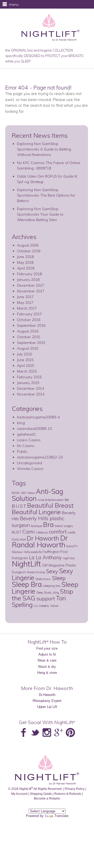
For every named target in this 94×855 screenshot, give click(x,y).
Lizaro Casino (28, 440)
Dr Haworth (43, 538)
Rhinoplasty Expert (47, 701)
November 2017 (30, 291)
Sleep (59, 578)
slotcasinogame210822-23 (40, 457)
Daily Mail (19, 539)
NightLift (26, 563)
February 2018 (29, 274)
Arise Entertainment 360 (53, 500)
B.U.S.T (19, 506)
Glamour (17, 552)
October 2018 (28, 251)
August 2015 (27, 348)
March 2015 (27, 371)
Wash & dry (47, 667)
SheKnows (43, 579)
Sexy (52, 571)
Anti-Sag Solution (37, 495)
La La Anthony (45, 557)
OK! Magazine (53, 565)
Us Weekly (41, 606)
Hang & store (47, 673)
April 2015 (25, 365)
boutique (36, 526)
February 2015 (29, 377)
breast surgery (64, 526)
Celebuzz (42, 532)
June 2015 (25, 359)
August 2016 (27, 331)
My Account (19, 793)
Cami (28, 532)
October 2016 (28, 319)
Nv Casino (25, 445)
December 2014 (30, 388)
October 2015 (28, 337)
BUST (16, 532)
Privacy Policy (75, 788)
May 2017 (25, 302)
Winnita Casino (30, 468)
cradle (71, 532)
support (45, 598)
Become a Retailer (47, 798)
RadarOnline (36, 572)
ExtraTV (72, 546)
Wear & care (47, 660)
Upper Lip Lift (47, 707)
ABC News (28, 493)
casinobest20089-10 (34, 428)
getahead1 (26, 434)
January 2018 (28, 279)
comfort (58, 531)
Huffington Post (55, 551)
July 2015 (24, 354)
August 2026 (27, 245)
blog (21, 422)
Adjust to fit (47, 654)
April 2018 (25, 268)
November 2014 (30, 394)
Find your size (47, 648)
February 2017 (29, 314)
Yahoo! (54, 606)
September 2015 (31, 342)
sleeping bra (51, 586)
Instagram (20, 558)
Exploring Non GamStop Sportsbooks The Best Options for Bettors (46, 195)
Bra (48, 524)
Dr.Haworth (47, 695)
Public (22, 451)
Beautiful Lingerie (36, 512)
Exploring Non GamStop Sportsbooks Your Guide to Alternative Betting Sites (40, 214)
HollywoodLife (33, 552)
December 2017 (30, 285)
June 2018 (25, 256)
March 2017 (27, 308)
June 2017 (25, 296)
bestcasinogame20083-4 (38, 417)
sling (56, 592)
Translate (61, 816)
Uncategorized (29, 463)
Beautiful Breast (50, 505)
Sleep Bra (27, 584)
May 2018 (25, 262)
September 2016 (31, 325)
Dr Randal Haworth (40, 541)
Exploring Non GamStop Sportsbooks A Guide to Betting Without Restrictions (44, 149)
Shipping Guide (41, 793)
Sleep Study (44, 592)
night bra (69, 558)
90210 (16, 493)
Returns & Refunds (67, 793)
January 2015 (28, 382)
